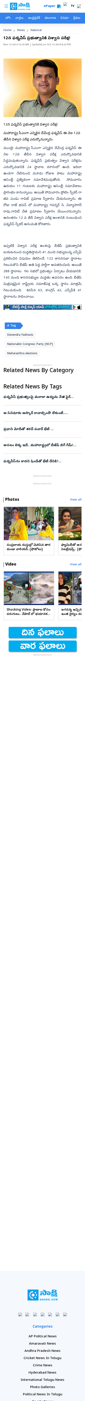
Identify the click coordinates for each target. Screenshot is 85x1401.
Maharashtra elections (22, 354)
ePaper (50, 6)
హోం (8, 18)
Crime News (42, 1365)
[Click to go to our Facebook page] (20, 1314)
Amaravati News (42, 1344)
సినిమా (65, 18)
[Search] (59, 6)
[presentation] (9, 523)
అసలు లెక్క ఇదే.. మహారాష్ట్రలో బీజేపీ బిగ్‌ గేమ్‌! (41, 445)
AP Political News (43, 1336)
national (36, 30)
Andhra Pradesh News (42, 1351)
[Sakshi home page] (42, 1295)
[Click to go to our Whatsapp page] (27, 1314)
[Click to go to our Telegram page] (57, 1314)
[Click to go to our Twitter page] (35, 1314)
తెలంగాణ (50, 18)
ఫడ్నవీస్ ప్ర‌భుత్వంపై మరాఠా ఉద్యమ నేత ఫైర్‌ (42, 397)
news (21, 30)
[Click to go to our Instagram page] (42, 1314)
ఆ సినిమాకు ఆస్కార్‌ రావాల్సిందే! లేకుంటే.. (39, 413)
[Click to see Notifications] (79, 6)
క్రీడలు (76, 18)
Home (7, 30)
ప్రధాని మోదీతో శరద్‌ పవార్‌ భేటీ (41, 429)
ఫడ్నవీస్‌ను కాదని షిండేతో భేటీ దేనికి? (41, 461)
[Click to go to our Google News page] (65, 1314)
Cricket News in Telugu (42, 1358)
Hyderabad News (42, 1373)
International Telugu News (42, 1380)
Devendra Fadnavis (20, 335)
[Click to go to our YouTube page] (50, 1314)
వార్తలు (19, 18)
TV (72, 6)
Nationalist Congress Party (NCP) (30, 344)
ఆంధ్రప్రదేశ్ (34, 18)
